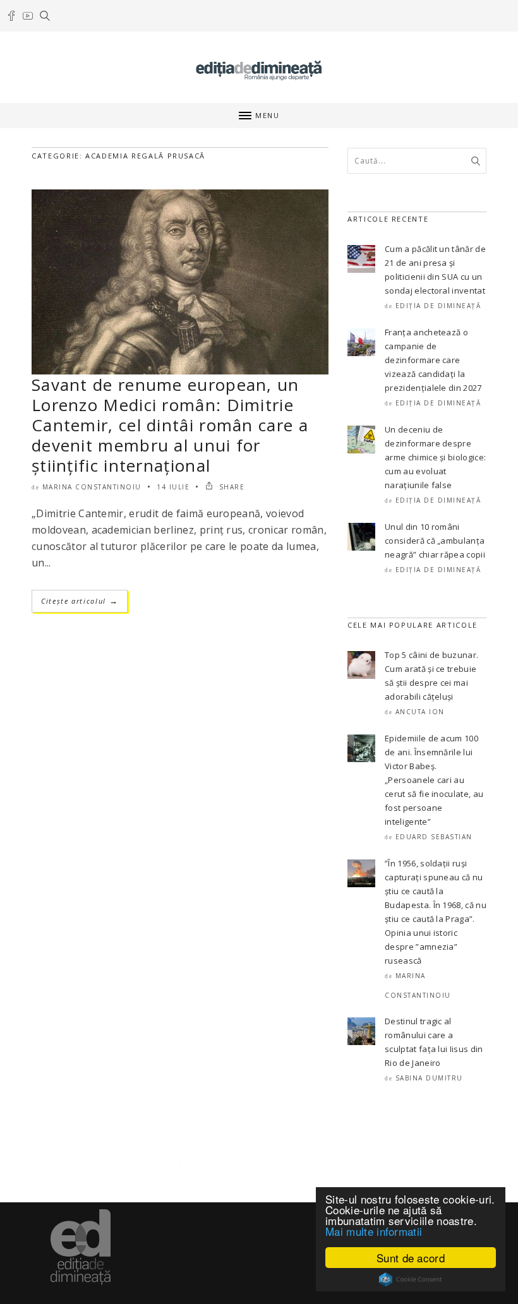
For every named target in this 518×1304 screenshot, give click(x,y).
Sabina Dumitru (429, 1078)
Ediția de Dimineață (438, 305)
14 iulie (173, 486)
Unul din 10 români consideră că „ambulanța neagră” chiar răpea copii (435, 540)
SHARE (230, 486)
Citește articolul (79, 601)
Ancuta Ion (420, 711)
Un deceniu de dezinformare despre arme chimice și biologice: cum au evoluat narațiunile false (435, 457)
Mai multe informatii (373, 1231)
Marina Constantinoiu (92, 486)
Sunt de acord (410, 1257)
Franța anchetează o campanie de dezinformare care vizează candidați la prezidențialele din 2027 (433, 359)
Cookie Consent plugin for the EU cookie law (410, 1279)
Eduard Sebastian (434, 836)
